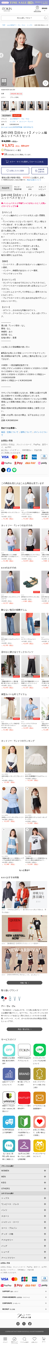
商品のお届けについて (34, 180)
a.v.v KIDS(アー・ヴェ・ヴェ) (16, 25)
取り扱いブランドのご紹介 (24, 1083)
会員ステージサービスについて (8, 1083)
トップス (29, 25)
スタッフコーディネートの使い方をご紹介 (39, 1084)
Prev (1, 55)
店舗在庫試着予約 (41, 171)
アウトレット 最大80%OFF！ (24, 1107)
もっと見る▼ (24, 870)
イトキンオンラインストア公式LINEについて (39, 1060)
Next (47, 55)
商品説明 (5, 188)
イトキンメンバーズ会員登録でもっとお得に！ (24, 1132)
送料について (26, 432)
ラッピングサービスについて (39, 1155)
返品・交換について (9, 432)
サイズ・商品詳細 (17, 188)
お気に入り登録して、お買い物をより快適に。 (39, 1132)
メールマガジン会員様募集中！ (39, 1107)
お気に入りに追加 (17, 171)
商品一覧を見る (23, 1029)
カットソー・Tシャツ (26, 121)
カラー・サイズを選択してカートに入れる (26, 162)
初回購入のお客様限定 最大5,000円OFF (8, 1060)
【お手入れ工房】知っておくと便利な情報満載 (24, 1156)
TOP (3, 25)
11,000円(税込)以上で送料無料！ (8, 1131)
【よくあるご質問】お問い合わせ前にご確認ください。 (8, 1157)
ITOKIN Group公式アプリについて (24, 1059)
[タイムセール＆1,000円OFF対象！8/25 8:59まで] (17, 127)
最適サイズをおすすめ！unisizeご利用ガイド (8, 1108)
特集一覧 (23, 983)
